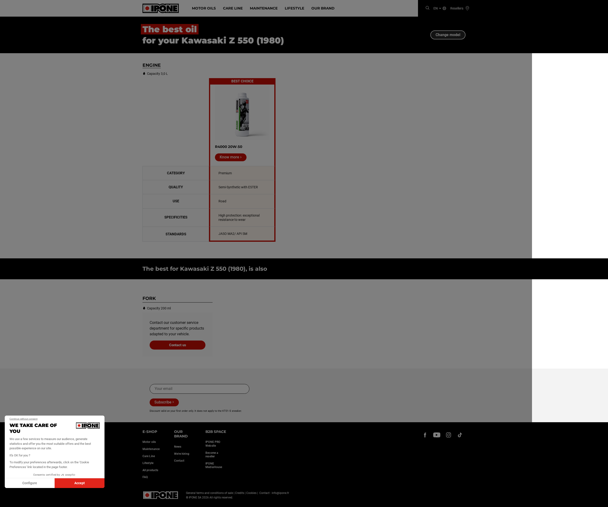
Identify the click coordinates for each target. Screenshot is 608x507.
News (177, 446)
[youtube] (437, 435)
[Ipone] (160, 495)
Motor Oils (204, 8)
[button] (7, 502)
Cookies (251, 493)
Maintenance (264, 8)
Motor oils (149, 442)
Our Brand (322, 8)
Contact (179, 460)
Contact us (177, 345)
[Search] (427, 8)
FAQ (145, 477)
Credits (239, 493)
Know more (229, 157)
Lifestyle (294, 8)
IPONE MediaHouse (213, 465)
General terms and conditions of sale (209, 493)
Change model (448, 35)
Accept (79, 483)
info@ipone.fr (280, 493)
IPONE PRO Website (212, 443)
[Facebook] (425, 435)
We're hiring (181, 453)
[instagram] (448, 435)
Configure (29, 483)
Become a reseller (211, 454)
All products (150, 470)
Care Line (233, 8)
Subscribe (162, 402)
